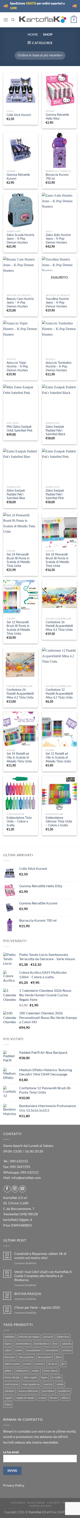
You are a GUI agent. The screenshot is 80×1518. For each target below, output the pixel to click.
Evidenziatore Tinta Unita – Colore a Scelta (19, 821)
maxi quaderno (31, 1384)
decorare (9, 1357)
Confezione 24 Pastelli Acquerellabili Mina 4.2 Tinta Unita (20, 693)
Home (33, 34)
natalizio (9, 1391)
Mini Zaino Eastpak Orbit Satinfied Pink (19, 428)
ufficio (65, 1398)
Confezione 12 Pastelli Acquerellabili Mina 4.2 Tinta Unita (59, 693)
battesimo (63, 1337)
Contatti (53, 1502)
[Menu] (5, 19)
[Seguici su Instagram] (14, 1188)
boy (55, 1343)
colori (7, 1350)
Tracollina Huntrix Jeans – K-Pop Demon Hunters (57, 303)
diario (58, 1357)
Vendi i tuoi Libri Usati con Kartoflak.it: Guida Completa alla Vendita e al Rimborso (43, 1276)
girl (63, 1364)
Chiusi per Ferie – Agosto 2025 (37, 1307)
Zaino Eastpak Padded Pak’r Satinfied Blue (16, 494)
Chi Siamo (18, 1502)
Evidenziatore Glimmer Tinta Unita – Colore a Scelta (59, 821)
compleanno (33, 1350)
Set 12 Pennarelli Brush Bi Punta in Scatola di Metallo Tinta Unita (18, 628)
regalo (8, 1398)
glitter (8, 1371)
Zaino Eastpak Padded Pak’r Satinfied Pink (55, 494)
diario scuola (11, 1364)
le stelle (56, 1377)
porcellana (48, 1391)
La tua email (11, 1452)
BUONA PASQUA (27, 1294)
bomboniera (23, 1343)
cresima (66, 1350)
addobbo (9, 1337)
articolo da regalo (29, 1337)
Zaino (7, 1404)
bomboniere (42, 1343)
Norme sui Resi (40, 1506)
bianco (8, 1343)
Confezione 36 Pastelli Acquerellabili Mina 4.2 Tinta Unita (59, 626)
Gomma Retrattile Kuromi (18, 176)
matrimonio (11, 1384)
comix (18, 1350)
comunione (51, 1350)
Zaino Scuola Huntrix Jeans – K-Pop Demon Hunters (20, 239)
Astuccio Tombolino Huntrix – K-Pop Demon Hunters (58, 366)
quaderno (64, 1391)
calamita (66, 1343)
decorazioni (44, 1357)
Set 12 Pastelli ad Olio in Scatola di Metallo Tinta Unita (58, 757)
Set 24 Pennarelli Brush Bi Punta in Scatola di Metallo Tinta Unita (18, 560)
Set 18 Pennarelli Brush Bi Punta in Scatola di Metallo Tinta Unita (57, 560)
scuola (42, 1398)
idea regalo (30, 1377)
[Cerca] (13, 20)
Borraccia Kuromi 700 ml (57, 176)
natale (60, 1384)
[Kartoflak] (43, 20)
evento (39, 1364)
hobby (35, 1371)
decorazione (26, 1357)
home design (12, 1377)
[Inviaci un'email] (22, 1188)
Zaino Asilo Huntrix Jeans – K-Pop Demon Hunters (58, 239)
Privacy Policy (13, 1485)
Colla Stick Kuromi (19, 115)
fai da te (52, 1364)
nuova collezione (28, 1391)
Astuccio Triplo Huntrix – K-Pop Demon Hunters (17, 366)
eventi (27, 1364)
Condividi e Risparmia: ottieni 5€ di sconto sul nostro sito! (40, 1256)
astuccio (48, 1337)
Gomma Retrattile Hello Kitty (57, 116)
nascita (48, 1384)
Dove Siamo (36, 1502)
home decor (51, 1371)
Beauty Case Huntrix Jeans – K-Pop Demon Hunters (20, 303)
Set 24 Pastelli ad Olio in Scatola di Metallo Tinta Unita (19, 757)
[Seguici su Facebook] (7, 1188)
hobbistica (22, 1371)
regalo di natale (25, 1398)
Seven (53, 1398)
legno (44, 1377)
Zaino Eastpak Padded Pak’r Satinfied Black (55, 430)
